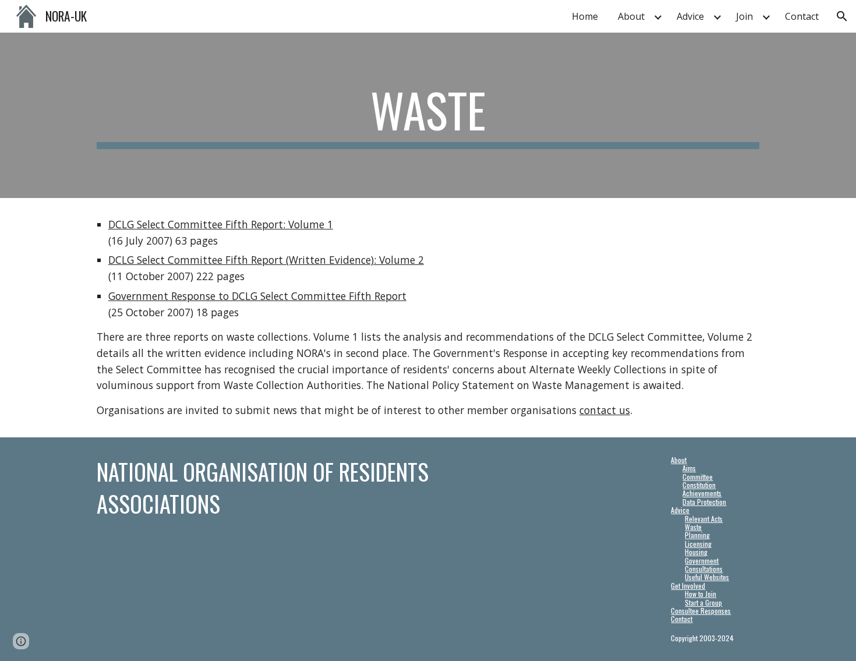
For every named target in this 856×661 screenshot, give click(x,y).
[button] (842, 16)
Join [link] (744, 16)
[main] (428, 115)
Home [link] (585, 16)
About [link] (631, 16)
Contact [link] (802, 16)
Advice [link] (690, 16)
